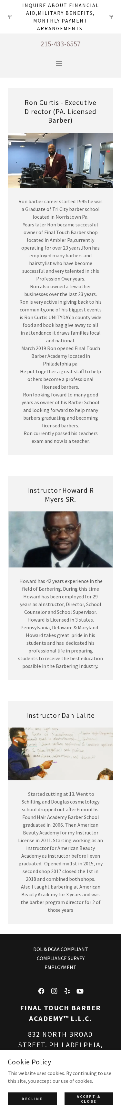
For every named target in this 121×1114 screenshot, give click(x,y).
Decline (32, 1098)
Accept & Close (89, 1098)
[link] (41, 991)
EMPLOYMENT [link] (60, 967)
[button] (60, 63)
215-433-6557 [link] (61, 43)
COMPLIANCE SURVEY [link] (61, 958)
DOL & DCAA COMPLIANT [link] (60, 949)
